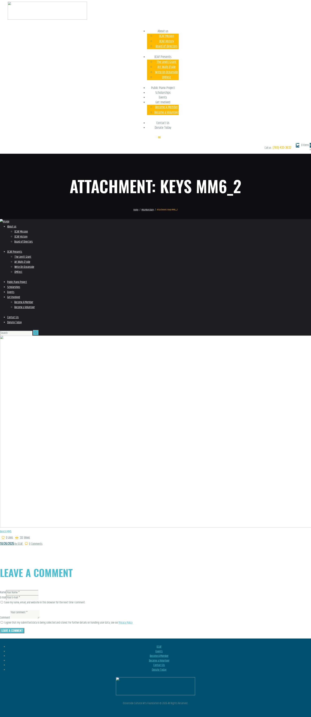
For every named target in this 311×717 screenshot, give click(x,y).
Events (159, 651)
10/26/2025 (7, 543)
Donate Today (159, 669)
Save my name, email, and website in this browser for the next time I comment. (44, 602)
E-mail (3, 597)
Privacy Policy (126, 622)
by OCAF (19, 543)
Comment (5, 617)
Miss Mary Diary (147, 210)
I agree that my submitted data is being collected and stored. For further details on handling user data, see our (68, 622)
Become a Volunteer (159, 660)
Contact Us (159, 665)
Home (135, 210)
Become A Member (159, 656)
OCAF (159, 646)
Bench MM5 (6, 531)
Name (3, 592)
